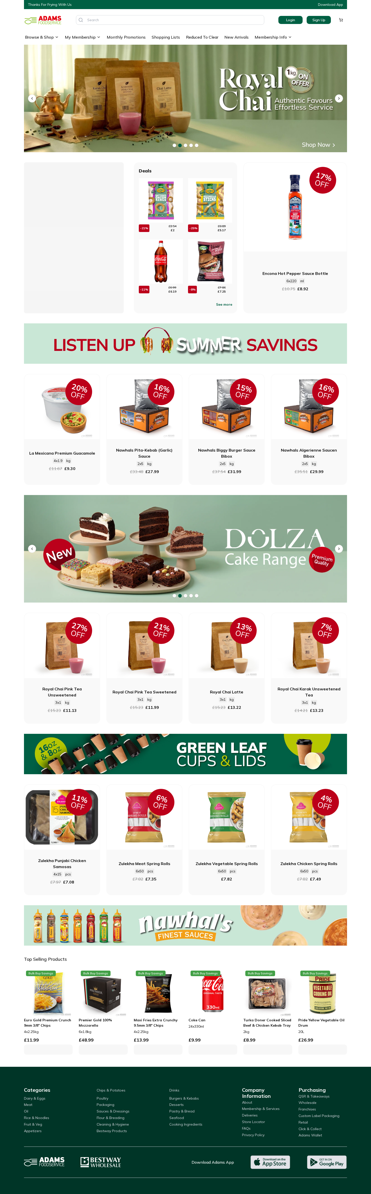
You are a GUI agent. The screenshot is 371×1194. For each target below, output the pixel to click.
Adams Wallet (310, 1135)
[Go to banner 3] (185, 145)
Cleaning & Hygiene (113, 1124)
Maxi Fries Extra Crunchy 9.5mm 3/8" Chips (156, 1023)
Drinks (174, 1090)
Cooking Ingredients (185, 1124)
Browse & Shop (39, 37)
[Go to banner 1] (174, 145)
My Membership (80, 37)
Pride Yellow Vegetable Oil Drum (321, 1023)
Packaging (105, 1104)
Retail (303, 1122)
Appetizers (33, 1131)
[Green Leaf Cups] (185, 754)
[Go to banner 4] (191, 145)
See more (224, 304)
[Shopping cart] (341, 20)
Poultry (102, 1098)
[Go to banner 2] (180, 145)
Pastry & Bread (182, 1111)
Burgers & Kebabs (184, 1098)
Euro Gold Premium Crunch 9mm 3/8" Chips (47, 1023)
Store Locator (253, 1122)
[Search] (80, 19)
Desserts (176, 1104)
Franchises (307, 1109)
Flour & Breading (110, 1117)
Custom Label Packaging (319, 1115)
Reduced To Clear (202, 37)
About (247, 1102)
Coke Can (197, 1020)
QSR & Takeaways (314, 1096)
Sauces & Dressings (113, 1111)
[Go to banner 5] (196, 145)
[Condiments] (185, 98)
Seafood (176, 1117)
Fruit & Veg (33, 1124)
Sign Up (318, 20)
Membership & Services (261, 1108)
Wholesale (307, 1102)
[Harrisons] (185, 549)
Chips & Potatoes (111, 1090)
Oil (26, 1111)
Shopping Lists (166, 37)
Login (290, 20)
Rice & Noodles (36, 1117)
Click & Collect (310, 1129)
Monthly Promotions (126, 37)
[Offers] (185, 343)
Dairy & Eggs (34, 1098)
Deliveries (250, 1115)
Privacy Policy (253, 1135)
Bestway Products (112, 1131)
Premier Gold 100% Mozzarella (95, 1023)
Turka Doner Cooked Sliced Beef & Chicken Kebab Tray (267, 1023)
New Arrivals (236, 37)
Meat (28, 1104)
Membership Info (271, 37)
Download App (330, 4)
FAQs (246, 1128)
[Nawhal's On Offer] (185, 925)
